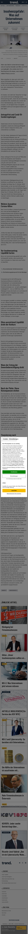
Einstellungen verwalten (14, 476)
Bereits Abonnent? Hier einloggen (14, 493)
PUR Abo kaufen (14, 490)
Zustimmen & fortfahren (14, 472)
